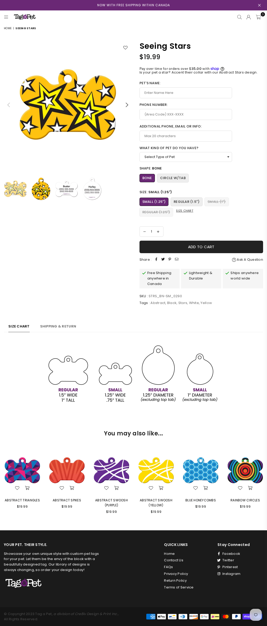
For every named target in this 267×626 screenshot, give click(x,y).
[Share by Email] (176, 260)
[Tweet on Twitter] (163, 260)
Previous (8, 104)
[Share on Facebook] (156, 260)
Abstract (157, 302)
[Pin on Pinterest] (169, 260)
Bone (147, 177)
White (194, 302)
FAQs (168, 566)
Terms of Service (178, 587)
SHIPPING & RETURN (58, 326)
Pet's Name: (150, 83)
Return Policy (175, 580)
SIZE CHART (19, 326)
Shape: (150, 168)
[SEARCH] (239, 17)
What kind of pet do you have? (169, 147)
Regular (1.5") (186, 201)
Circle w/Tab (173, 177)
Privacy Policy (176, 573)
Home (7, 28)
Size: (155, 192)
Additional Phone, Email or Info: (170, 126)
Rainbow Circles (245, 500)
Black (172, 302)
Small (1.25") (154, 201)
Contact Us (173, 560)
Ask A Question (249, 259)
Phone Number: (153, 104)
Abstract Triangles (22, 500)
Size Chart (184, 211)
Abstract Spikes (67, 500)
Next (127, 104)
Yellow (206, 302)
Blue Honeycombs (200, 500)
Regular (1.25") (156, 212)
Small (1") (217, 201)
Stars (182, 302)
